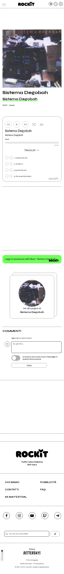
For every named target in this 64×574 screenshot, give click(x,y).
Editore (29, 550)
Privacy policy (38, 564)
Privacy (2, 556)
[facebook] (6, 515)
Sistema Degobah (19, 99)
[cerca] (56, 4)
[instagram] (19, 515)
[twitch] (44, 515)
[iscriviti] (55, 534)
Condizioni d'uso (26, 564)
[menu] (3, 4)
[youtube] (32, 515)
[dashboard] (61, 4)
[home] (26, 4)
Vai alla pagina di (32, 310)
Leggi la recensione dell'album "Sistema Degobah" (30, 259)
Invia (29, 365)
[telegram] (57, 515)
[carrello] (51, 4)
